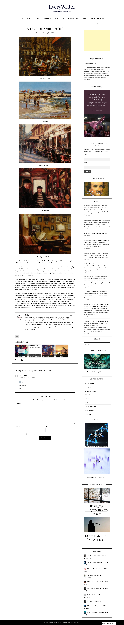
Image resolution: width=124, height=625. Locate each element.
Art (22, 360)
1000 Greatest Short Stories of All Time (98, 568)
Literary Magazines (90, 406)
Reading (29, 18)
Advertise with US (98, 18)
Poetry (87, 402)
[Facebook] (71, 316)
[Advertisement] (97, 40)
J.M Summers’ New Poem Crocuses (96, 477)
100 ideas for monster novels (99, 291)
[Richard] (19, 320)
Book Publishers (89, 410)
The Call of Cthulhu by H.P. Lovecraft (97, 372)
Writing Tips (88, 387)
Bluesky (45, 326)
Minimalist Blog (66, 622)
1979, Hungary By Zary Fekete (96, 510)
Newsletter (32, 329)
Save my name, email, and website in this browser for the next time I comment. (45, 434)
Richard (27, 315)
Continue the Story (92, 601)
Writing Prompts (89, 383)
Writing (38, 18)
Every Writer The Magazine (96, 233)
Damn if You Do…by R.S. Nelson (97, 538)
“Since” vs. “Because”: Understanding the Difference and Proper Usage (97, 306)
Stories (87, 398)
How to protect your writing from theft (98, 612)
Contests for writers (90, 391)
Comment (19, 403)
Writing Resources (102, 321)
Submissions (37, 327)
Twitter (41, 326)
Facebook (50, 326)
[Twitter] (73, 316)
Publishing (48, 18)
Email (47, 427)
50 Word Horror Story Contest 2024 (97, 581)
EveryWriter (62, 6)
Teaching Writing (73, 18)
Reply (20, 388)
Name (17, 427)
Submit (85, 18)
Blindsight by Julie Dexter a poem (97, 447)
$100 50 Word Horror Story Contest (97, 588)
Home (21, 18)
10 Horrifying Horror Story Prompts (97, 562)
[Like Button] (17, 336)
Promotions (59, 18)
